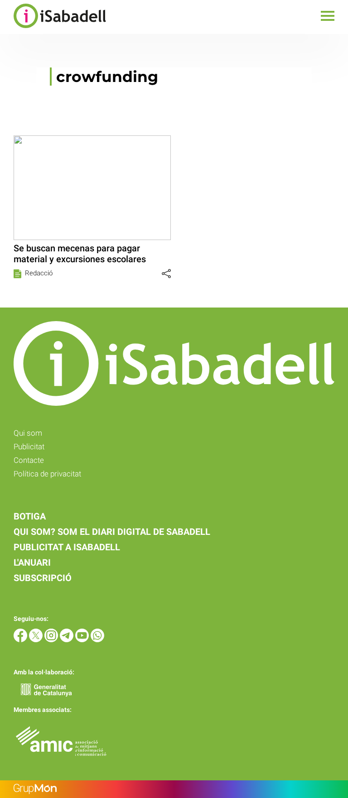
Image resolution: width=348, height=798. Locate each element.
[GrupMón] (174, 789)
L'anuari (32, 562)
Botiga (30, 516)
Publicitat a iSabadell (67, 547)
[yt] (83, 640)
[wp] (97, 640)
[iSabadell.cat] (53, 29)
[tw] (36, 640)
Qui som (28, 432)
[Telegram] (67, 640)
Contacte (29, 460)
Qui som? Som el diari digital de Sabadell (112, 531)
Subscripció (43, 577)
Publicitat (29, 446)
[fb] (21, 640)
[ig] (52, 640)
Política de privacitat (47, 473)
